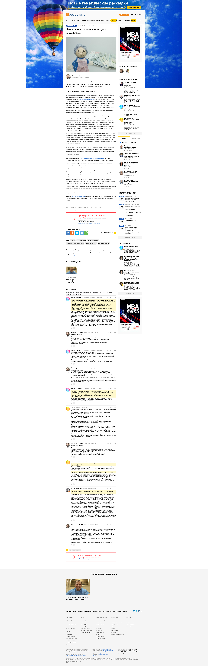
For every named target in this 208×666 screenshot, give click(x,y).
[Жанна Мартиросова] (127, 71)
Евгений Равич (128, 109)
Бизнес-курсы (99, 628)
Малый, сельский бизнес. (131, 246)
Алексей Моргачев (129, 148)
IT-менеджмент (114, 624)
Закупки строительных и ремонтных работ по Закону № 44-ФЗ (132, 200)
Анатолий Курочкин (129, 248)
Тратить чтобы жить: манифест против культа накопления (131, 84)
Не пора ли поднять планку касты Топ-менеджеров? (132, 283)
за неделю (124, 142)
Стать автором (124, 14)
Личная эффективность (86, 626)
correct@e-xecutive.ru (71, 256)
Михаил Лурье (128, 123)
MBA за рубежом (100, 624)
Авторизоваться (82, 223)
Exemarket (113, 632)
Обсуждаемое (136, 138)
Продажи (113, 628)
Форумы (127, 20)
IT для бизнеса (114, 630)
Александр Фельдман (98, 293)
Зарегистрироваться (94, 223)
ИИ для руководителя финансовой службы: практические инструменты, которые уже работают (132, 230)
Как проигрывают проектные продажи (130, 146)
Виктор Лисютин (128, 157)
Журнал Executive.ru (70, 626)
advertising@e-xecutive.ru (102, 651)
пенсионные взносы (91, 243)
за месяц (133, 142)
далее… (73, 518)
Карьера (83, 20)
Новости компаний (70, 636)
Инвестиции (129, 626)
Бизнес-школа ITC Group (130, 196)
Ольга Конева (127, 166)
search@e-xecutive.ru (106, 649)
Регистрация (138, 14)
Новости (120, 20)
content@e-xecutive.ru (102, 653)
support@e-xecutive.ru (103, 654)
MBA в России (99, 622)
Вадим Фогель (128, 262)
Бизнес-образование (93, 20)
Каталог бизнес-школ (101, 638)
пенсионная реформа (103, 243)
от (87, 99)
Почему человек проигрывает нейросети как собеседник (132, 182)
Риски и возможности (131, 624)
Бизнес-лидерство (115, 620)
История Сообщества (71, 624)
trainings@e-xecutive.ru (108, 650)
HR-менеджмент (84, 620)
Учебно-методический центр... (132, 204)
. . (105, 293)
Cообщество (69, 617)
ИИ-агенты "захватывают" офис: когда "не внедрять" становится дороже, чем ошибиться (131, 258)
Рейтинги (98, 626)
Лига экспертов (69, 622)
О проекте (69, 611)
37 (83, 596)
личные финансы (81, 240)
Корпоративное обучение (102, 620)
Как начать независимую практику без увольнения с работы (131, 164)
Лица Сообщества (70, 620)
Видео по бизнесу (100, 636)
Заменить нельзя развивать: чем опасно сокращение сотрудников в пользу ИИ (132, 155)
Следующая (76, 550)
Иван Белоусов (76, 294)
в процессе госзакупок (78, 196)
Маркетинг (113, 626)
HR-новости (68, 644)
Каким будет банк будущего (132, 95)
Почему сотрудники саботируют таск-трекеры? (132, 271)
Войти (79, 559)
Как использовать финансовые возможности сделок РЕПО (132, 107)
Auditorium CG (128, 218)
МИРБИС (133, 20)
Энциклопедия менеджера (117, 634)
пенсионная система (93, 240)
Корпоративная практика (116, 622)
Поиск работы (84, 622)
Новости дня (69, 634)
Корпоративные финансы (132, 620)
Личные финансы (71, 277)
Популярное (124, 138)
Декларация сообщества (92, 611)
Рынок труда (84, 624)
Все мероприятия (130, 237)
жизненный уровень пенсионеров (75, 243)
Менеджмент (105, 20)
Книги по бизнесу (100, 632)
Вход (132, 14)
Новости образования (71, 640)
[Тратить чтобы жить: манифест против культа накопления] (78, 587)
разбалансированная (92, 158)
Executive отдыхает (70, 628)
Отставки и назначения (71, 638)
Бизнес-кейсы (99, 630)
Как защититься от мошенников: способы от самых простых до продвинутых (131, 120)
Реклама (80, 611)
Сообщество (75, 20)
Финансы (114, 20)
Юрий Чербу (127, 86)
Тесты (97, 634)
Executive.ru (74, 651)
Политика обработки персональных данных (76, 655)
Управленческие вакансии (87, 630)
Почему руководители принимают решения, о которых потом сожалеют (131, 173)
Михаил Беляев (128, 184)
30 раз (112, 467)
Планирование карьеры (86, 628)
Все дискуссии (130, 293)
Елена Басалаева (128, 285)
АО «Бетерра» (128, 225)
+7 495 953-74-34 (134, 649)
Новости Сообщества (71, 642)
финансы (72, 240)
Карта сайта (94, 655)
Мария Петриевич (85, 293)
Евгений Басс (127, 96)
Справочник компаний (86, 632)
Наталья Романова (129, 175)
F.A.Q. (74, 611)
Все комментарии (130, 133)
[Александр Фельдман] (121, 71)
